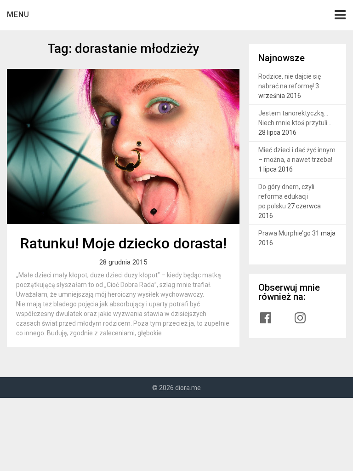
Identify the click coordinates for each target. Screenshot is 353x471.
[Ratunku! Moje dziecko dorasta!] (123, 146)
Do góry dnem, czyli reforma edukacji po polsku (286, 196)
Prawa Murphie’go (284, 233)
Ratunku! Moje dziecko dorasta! (123, 243)
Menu (18, 14)
